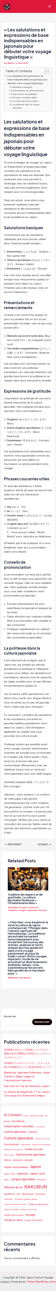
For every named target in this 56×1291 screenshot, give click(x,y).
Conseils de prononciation (25, 101)
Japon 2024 (9, 1174)
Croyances (40, 1127)
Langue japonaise (23, 1179)
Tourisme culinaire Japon (25, 1199)
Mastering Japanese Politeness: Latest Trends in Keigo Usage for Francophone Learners (27, 1076)
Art (46, 1115)
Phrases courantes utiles (25, 97)
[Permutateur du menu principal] (49, 6)
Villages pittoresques (14, 1215)
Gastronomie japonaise (30, 1154)
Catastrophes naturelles (19, 1126)
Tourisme (8, 1199)
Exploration (26, 1144)
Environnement (11, 1144)
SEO (18, 1194)
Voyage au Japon (13, 1220)
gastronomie (9, 1155)
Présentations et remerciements (28, 90)
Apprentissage (36, 1116)
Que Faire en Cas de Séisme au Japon (26, 1086)
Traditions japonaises (38, 1204)
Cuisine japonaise (15, 1131)
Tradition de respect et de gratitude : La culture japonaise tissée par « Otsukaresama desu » (25, 899)
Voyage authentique (33, 1220)
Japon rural (37, 1173)
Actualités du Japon (17, 907)
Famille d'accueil (34, 1149)
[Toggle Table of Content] (45, 71)
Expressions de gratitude (25, 94)
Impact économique (16, 1167)
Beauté (7, 1121)
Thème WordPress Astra (41, 1281)
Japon (35, 1166)
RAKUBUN (13, 978)
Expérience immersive (13, 1149)
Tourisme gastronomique (15, 1204)
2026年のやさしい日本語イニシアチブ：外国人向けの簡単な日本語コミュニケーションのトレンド (27, 1053)
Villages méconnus (28, 1209)
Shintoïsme (28, 1194)
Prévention (42, 1180)
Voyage (30, 1214)
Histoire (8, 1160)
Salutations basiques (22, 87)
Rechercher (10, 1016)
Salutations (9, 1194)
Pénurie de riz (13, 1187)
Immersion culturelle (23, 1160)
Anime (26, 1116)
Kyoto (6, 1179)
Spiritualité (40, 1194)
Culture (32, 1131)
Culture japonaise (18, 1138)
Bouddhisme (18, 1121)
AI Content (13, 1115)
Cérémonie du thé (42, 1139)
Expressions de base (41, 1144)
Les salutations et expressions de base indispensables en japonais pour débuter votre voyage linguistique (27, 80)
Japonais (22, 1173)
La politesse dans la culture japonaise (26, 106)
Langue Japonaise (28, 910)
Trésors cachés (11, 1209)
